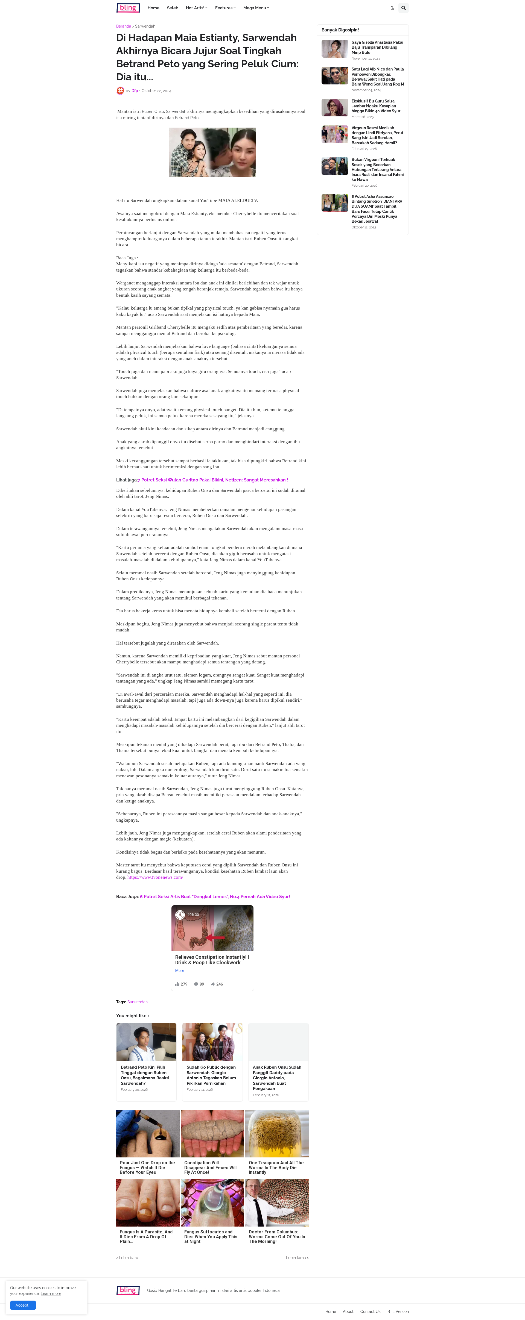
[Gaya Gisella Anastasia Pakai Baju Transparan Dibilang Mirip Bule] (335, 49)
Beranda (123, 26)
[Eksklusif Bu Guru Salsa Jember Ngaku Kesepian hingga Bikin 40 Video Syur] (335, 107)
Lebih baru (128, 1258)
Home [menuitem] (153, 7)
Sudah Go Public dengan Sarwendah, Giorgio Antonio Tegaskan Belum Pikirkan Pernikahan (211, 1075)
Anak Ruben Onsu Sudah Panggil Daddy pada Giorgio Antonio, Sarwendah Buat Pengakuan (277, 1078)
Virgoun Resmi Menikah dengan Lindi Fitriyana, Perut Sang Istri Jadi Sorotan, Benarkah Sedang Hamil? (377, 135)
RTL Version (398, 1311)
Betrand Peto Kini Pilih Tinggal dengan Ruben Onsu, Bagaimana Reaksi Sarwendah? (145, 1075)
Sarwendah (145, 26)
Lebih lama (296, 1258)
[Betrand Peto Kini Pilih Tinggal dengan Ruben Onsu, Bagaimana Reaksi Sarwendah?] (146, 1042)
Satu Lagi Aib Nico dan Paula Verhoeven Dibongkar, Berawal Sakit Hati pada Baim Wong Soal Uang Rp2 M (378, 76)
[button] (392, 8)
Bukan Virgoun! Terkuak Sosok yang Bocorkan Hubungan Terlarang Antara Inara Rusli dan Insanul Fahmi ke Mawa (378, 169)
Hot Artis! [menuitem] (195, 7)
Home (330, 1311)
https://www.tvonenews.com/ (155, 877)
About (348, 1311)
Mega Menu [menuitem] (254, 7)
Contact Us (370, 1311)
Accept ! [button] (23, 1305)
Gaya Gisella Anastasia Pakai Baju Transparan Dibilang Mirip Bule (377, 47)
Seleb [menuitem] (172, 7)
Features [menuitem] (223, 7)
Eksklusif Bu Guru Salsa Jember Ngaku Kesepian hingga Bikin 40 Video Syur (376, 106)
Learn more (51, 1293)
